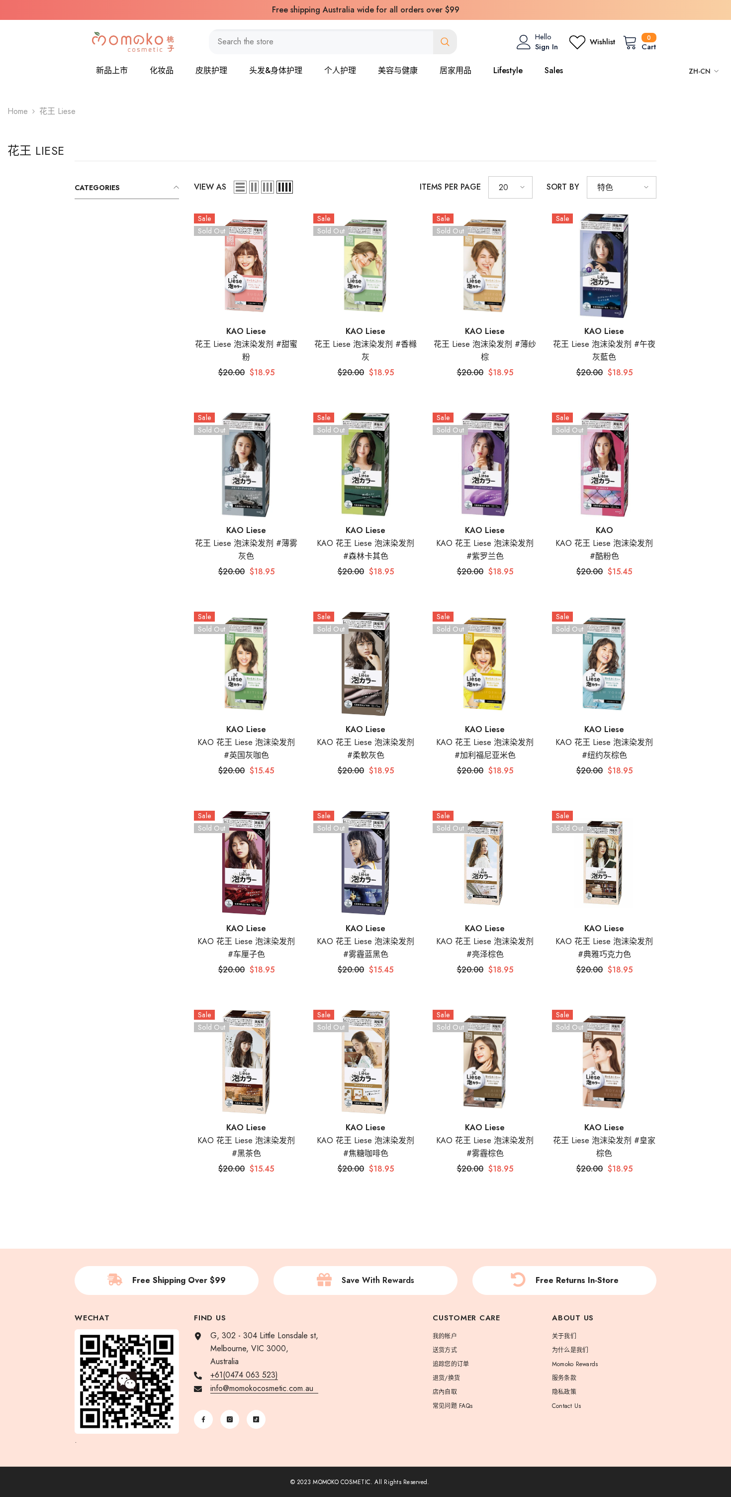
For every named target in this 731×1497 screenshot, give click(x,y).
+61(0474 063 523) (244, 1375)
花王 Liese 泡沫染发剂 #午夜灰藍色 (604, 350)
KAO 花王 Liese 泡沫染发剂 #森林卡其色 (365, 549)
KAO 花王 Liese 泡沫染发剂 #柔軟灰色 (365, 749)
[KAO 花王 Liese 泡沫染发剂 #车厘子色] (246, 863)
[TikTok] (256, 1419)
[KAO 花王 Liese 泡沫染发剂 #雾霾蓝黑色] (365, 863)
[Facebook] (203, 1419)
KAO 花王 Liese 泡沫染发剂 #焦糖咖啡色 (365, 1147)
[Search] (333, 41)
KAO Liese (246, 331)
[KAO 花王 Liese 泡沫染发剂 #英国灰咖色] (246, 664)
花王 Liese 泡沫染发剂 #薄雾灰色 (246, 549)
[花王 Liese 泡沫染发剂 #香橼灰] (365, 266)
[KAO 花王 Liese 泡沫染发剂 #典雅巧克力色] (604, 863)
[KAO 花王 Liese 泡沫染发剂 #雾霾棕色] (485, 1062)
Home (17, 111)
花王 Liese (57, 111)
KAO (604, 530)
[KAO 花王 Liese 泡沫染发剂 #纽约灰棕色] (604, 664)
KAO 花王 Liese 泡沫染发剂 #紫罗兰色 (485, 549)
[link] (167, 1280)
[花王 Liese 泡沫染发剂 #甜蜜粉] (246, 266)
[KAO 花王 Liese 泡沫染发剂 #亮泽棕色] (485, 863)
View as (210, 187)
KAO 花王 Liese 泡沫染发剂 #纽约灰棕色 (604, 749)
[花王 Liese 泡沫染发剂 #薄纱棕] (485, 266)
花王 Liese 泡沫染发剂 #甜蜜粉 (246, 350)
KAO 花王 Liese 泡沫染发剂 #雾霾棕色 (485, 1147)
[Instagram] (229, 1419)
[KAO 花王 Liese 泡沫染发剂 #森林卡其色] (365, 465)
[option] (365, 10)
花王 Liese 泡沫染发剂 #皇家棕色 (604, 1147)
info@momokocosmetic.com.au (264, 1388)
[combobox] (321, 41)
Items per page (450, 187)
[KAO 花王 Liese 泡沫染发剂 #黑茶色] (246, 1062)
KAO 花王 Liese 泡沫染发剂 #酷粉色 (604, 549)
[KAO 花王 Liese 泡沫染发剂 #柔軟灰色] (365, 664)
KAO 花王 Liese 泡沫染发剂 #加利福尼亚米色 (485, 749)
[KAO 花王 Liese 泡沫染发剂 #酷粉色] (604, 465)
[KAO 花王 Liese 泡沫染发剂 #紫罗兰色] (485, 465)
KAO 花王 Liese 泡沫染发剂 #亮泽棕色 (485, 948)
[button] (240, 187)
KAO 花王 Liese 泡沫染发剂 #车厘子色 (246, 948)
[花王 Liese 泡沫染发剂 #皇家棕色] (604, 1062)
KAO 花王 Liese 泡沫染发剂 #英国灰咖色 (246, 749)
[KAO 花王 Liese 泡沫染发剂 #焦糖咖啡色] (365, 1062)
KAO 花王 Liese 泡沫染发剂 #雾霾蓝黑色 (365, 948)
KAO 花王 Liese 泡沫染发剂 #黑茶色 (246, 1147)
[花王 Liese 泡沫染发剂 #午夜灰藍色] (604, 266)
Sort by (563, 187)
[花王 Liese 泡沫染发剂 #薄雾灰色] (246, 465)
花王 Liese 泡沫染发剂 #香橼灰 (365, 350)
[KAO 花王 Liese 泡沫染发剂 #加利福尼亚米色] (485, 664)
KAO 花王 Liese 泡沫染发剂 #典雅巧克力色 (604, 948)
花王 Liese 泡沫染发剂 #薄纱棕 (485, 350)
